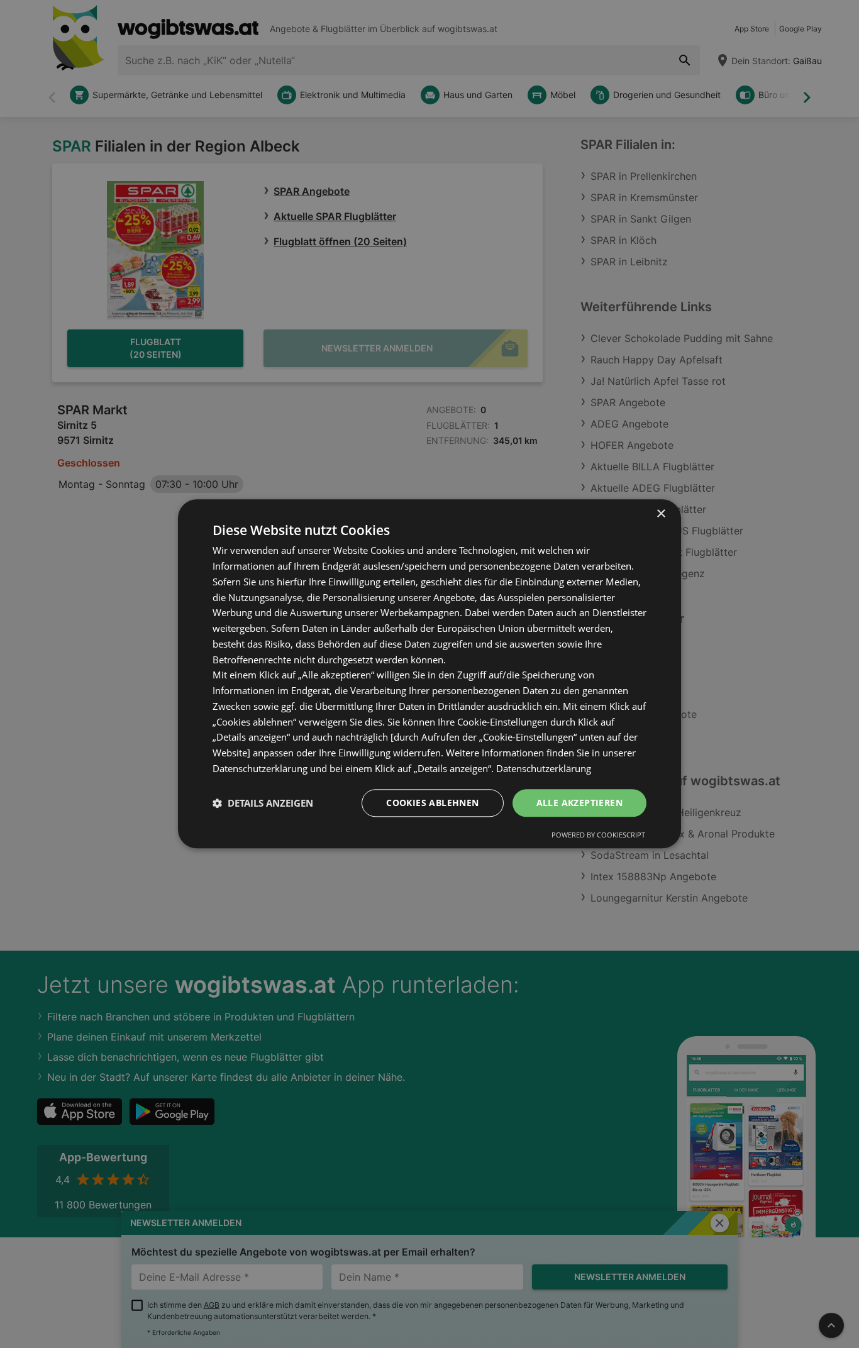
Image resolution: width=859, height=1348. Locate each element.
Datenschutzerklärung (543, 768)
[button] (263, 803)
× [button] (660, 514)
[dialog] (429, 673)
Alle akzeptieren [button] (579, 803)
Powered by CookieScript (598, 835)
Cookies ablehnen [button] (432, 803)
